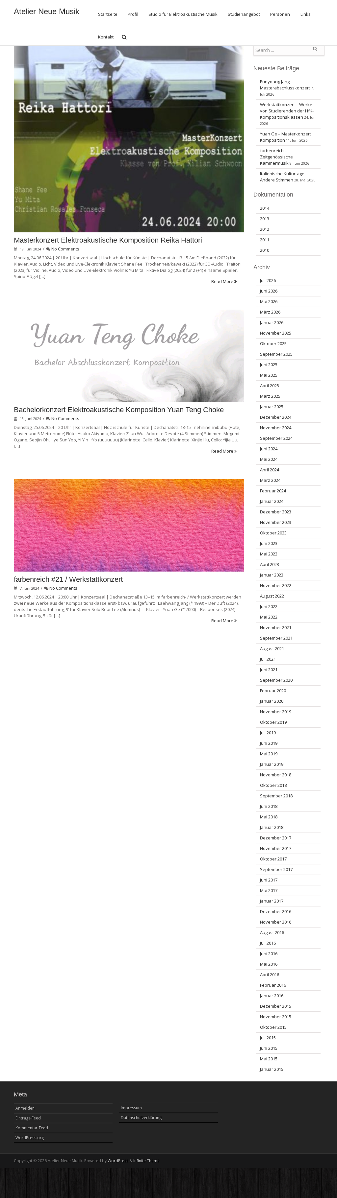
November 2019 (275, 712)
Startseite (107, 14)
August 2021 (272, 648)
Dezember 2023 (275, 512)
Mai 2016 (268, 964)
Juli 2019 (268, 733)
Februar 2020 (273, 690)
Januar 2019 (271, 764)
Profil (133, 14)
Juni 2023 (268, 543)
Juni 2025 (268, 364)
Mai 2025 (268, 375)
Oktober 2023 (273, 533)
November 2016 (275, 922)
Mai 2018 (268, 817)
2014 (264, 208)
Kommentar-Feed (31, 1128)
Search (315, 51)
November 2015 (275, 1017)
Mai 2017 (268, 890)
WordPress (118, 1160)
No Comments (65, 249)
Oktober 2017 (273, 859)
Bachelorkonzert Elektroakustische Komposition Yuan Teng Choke (119, 410)
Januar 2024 (271, 501)
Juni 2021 (268, 669)
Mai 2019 (268, 754)
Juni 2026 (268, 291)
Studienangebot (244, 14)
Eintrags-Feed (28, 1118)
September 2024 (276, 438)
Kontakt (106, 37)
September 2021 (276, 638)
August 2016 (272, 932)
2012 (264, 229)
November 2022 (275, 585)
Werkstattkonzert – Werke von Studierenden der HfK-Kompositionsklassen (287, 111)
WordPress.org (29, 1137)
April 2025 (269, 385)
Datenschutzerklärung (141, 1117)
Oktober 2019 (273, 722)
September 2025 (276, 354)
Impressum (131, 1108)
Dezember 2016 (275, 911)
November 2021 (275, 627)
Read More (222, 281)
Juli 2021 (268, 659)
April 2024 (269, 470)
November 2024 (275, 428)
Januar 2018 (271, 827)
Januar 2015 (271, 1069)
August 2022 (272, 596)
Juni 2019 (268, 743)
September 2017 (276, 869)
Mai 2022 (268, 617)
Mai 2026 (268, 301)
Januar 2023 (271, 575)
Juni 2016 (268, 953)
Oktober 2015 (273, 1027)
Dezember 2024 (275, 417)
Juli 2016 (268, 943)
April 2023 (269, 564)
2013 (264, 219)
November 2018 (275, 775)
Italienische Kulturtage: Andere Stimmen (282, 177)
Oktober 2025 (273, 343)
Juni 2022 (268, 606)
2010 (264, 250)
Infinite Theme (146, 1160)
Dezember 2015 (275, 1006)
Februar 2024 (273, 491)
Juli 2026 (268, 280)
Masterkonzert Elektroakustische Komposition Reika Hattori (108, 240)
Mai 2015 (268, 1059)
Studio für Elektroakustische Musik (183, 14)
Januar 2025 (271, 407)
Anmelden (25, 1108)
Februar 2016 (273, 985)
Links (305, 14)
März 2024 (270, 480)
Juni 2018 (268, 806)
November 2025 (275, 333)
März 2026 (270, 312)
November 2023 (275, 522)
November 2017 (275, 848)
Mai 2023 (268, 554)
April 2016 (269, 974)
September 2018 (276, 796)
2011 (264, 240)
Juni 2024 (268, 449)
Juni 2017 (268, 880)
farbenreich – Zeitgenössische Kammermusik (276, 157)
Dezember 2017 (275, 838)
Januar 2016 (271, 995)
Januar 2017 (271, 901)
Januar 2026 (271, 322)
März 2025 (270, 396)
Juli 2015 (268, 1038)
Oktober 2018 (273, 785)
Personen (280, 14)
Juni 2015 (268, 1048)
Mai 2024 (268, 459)
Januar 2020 (271, 701)
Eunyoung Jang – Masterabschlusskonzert (285, 85)
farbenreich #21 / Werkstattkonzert (68, 579)
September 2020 (276, 680)
